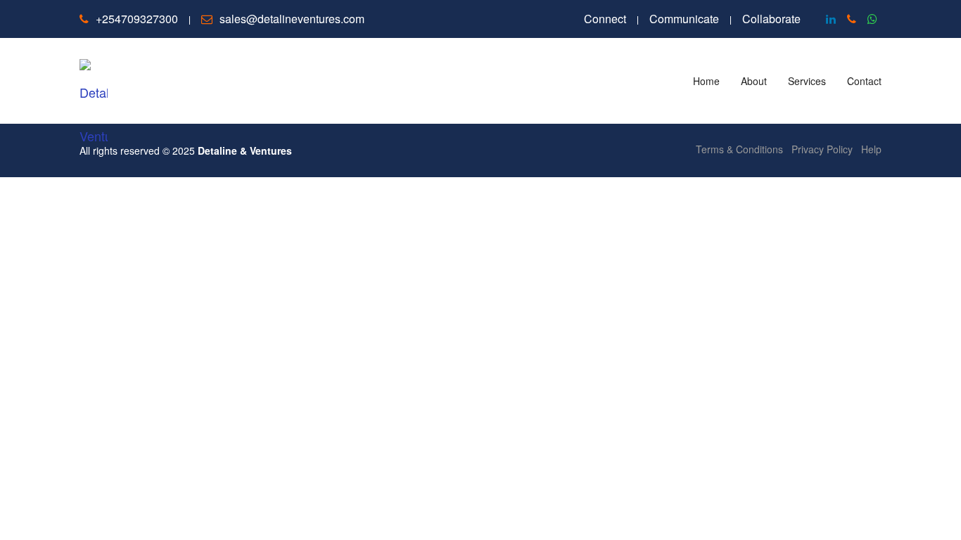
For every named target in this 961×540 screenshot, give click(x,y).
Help (871, 149)
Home (706, 81)
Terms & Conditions (739, 149)
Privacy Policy (822, 149)
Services (807, 81)
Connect (605, 19)
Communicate (684, 19)
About (754, 81)
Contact (864, 81)
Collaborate (771, 19)
